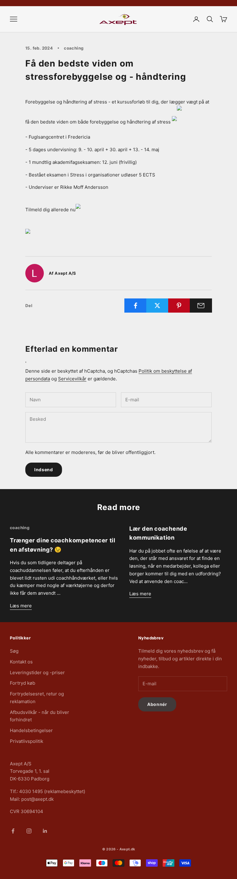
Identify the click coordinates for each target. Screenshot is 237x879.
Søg (14, 651)
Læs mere (21, 606)
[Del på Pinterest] (179, 305)
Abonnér (157, 704)
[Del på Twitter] (157, 305)
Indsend (43, 469)
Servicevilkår (72, 379)
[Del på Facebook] (135, 305)
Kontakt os (21, 662)
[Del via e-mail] (201, 305)
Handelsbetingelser (31, 730)
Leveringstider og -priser (37, 672)
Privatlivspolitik (26, 741)
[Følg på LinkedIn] (45, 831)
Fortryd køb (22, 683)
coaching (73, 48)
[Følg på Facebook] (13, 831)
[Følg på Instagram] (29, 831)
